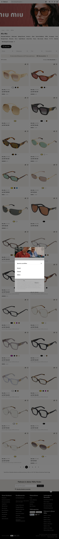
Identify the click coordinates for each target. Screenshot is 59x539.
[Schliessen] (41, 263)
